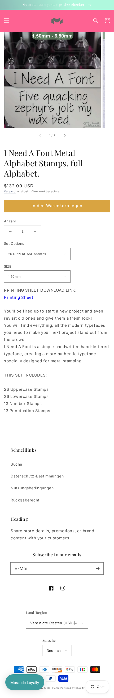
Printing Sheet (18, 297)
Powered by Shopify (72, 688)
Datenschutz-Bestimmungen (37, 476)
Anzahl (10, 221)
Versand (10, 191)
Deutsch (54, 650)
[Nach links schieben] (40, 135)
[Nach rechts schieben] (65, 135)
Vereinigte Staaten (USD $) (53, 623)
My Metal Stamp (50, 688)
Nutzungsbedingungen (32, 488)
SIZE (8, 266)
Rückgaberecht (25, 500)
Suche (16, 464)
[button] (6, 20)
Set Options (14, 243)
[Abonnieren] (97, 568)
